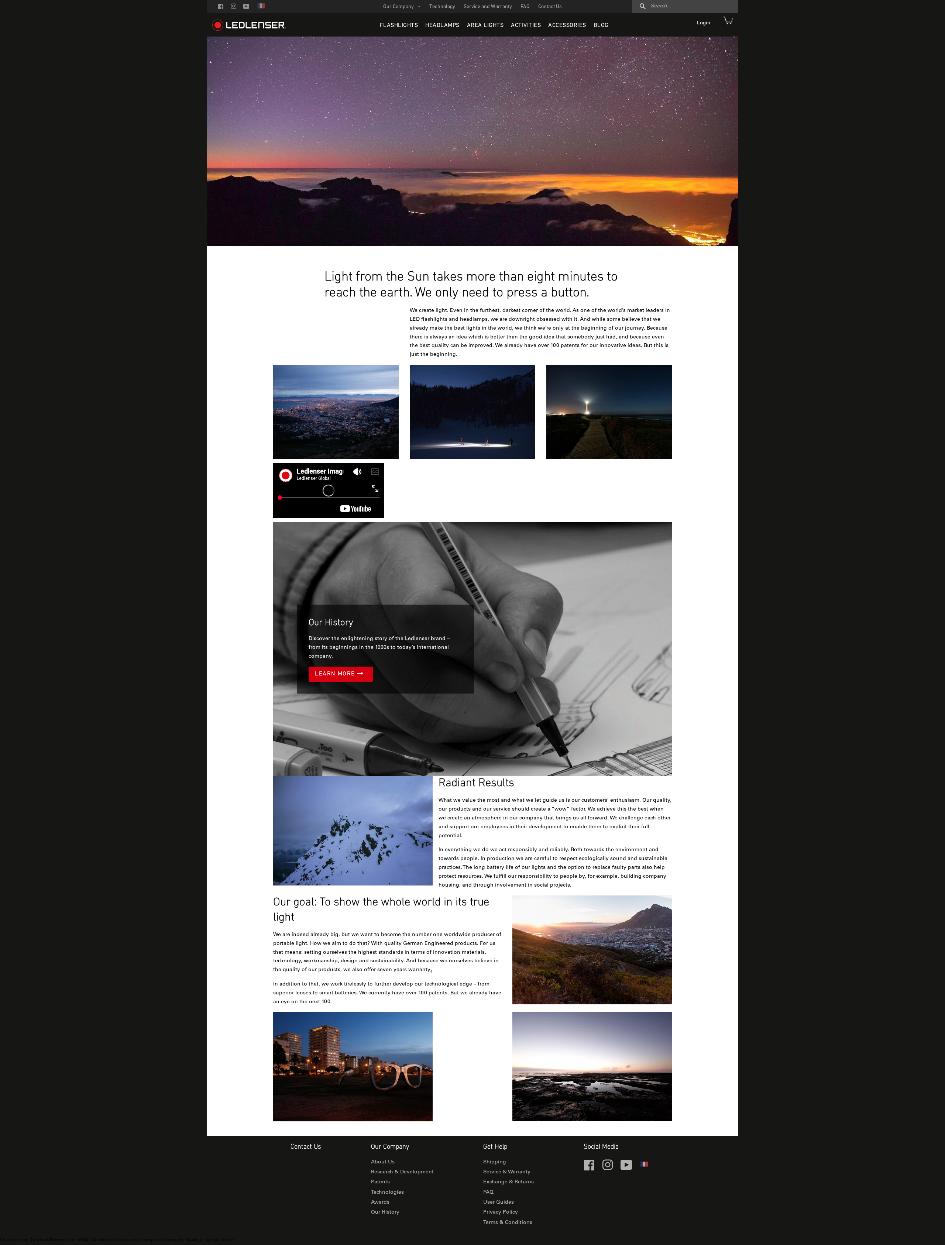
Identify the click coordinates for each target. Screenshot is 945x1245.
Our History (385, 1212)
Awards (380, 1202)
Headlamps (442, 25)
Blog (601, 25)
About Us (383, 1162)
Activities (526, 25)
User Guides (498, 1202)
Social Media (601, 1147)
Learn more (336, 674)
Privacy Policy (500, 1212)
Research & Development (402, 1172)
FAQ (525, 7)
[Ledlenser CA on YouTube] (246, 7)
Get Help (495, 1147)
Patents (380, 1182)
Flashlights (399, 25)
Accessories (567, 25)
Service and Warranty (488, 7)
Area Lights (485, 25)
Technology (442, 7)
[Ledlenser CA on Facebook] (221, 7)
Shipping (494, 1162)
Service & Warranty (506, 1172)
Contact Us (550, 7)
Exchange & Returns (508, 1182)
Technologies (387, 1192)
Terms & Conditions (507, 1222)
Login (704, 23)
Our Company (399, 7)
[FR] (260, 8)
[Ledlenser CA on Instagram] (233, 7)
